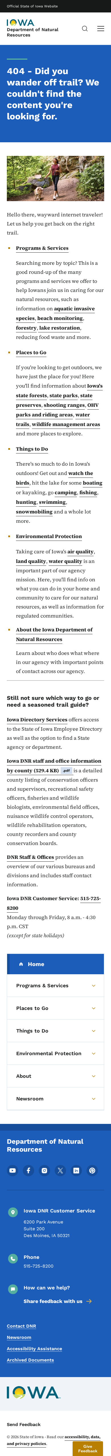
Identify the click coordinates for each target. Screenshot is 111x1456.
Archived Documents (30, 1360)
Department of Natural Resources (32, 32)
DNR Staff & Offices (30, 857)
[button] (88, 1448)
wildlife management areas (66, 424)
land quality (31, 561)
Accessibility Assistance (34, 1348)
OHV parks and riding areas (57, 409)
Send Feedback (24, 1424)
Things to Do (32, 448)
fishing (88, 492)
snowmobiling (34, 511)
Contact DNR (21, 1326)
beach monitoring (60, 318)
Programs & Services (42, 247)
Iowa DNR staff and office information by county (54, 765)
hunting (26, 502)
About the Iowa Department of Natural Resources (54, 634)
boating (92, 482)
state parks (64, 395)
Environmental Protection (49, 536)
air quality (80, 551)
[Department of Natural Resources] (21, 22)
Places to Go (31, 352)
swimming (52, 502)
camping (66, 492)
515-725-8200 (39, 1266)
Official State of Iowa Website (32, 6)
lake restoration (59, 327)
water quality (65, 561)
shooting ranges (64, 404)
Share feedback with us (53, 1301)
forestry (26, 327)
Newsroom (19, 1337)
